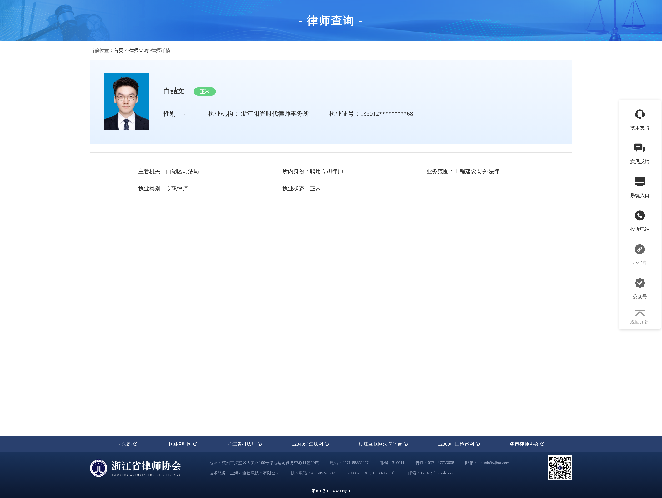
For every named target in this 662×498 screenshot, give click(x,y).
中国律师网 (180, 444)
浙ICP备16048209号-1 (331, 491)
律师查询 (138, 50)
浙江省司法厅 (242, 444)
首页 (118, 50)
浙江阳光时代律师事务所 (275, 113)
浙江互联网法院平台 (381, 444)
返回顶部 (640, 321)
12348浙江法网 (308, 444)
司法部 (125, 444)
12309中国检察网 (456, 444)
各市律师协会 (525, 444)
